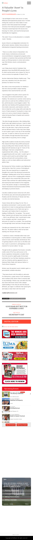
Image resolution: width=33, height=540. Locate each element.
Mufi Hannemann (9, 14)
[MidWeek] (9, 3)
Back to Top (16, 534)
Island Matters (14, 298)
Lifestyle (22, 298)
